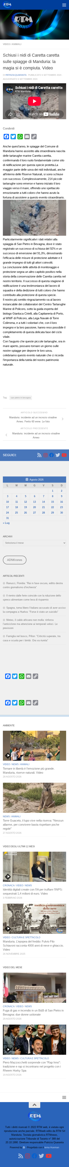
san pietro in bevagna (21, 397)
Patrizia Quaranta (16, 75)
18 (16, 507)
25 (16, 512)
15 (52, 501)
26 (25, 512)
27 (34, 512)
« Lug (6, 522)
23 (61, 507)
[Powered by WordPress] (24, 1147)
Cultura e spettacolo (26, 937)
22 (52, 507)
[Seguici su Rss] (39, 455)
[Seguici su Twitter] (57, 455)
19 (25, 507)
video (6, 44)
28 (43, 512)
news (15, 764)
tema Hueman (51, 1147)
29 (52, 512)
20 (34, 507)
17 (7, 507)
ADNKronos (14, 559)
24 (7, 512)
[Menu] (64, 5)
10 (7, 501)
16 (61, 501)
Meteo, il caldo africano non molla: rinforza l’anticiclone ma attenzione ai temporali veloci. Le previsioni (30, 623)
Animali (16, 44)
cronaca (8, 885)
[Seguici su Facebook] (51, 455)
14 (43, 501)
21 (43, 507)
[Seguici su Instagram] (45, 455)
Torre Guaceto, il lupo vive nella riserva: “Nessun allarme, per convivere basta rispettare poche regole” (33, 824)
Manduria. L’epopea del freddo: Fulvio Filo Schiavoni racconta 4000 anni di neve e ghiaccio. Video (33, 945)
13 (34, 501)
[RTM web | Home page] (8, 5)
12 (25, 501)
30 (61, 512)
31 (7, 518)
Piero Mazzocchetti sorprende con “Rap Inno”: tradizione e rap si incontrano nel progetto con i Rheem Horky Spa (32, 1066)
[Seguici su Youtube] (64, 455)
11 (16, 501)
